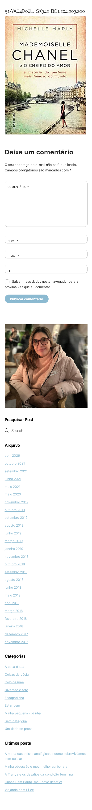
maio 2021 (12, 487)
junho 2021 (13, 479)
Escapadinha (14, 698)
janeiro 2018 (14, 626)
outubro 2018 (15, 564)
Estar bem (12, 705)
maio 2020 (13, 494)
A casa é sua (14, 667)
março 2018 (14, 611)
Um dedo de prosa (19, 729)
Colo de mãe (14, 682)
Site (11, 271)
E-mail (14, 256)
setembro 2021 (16, 471)
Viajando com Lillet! (19, 790)
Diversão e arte (16, 690)
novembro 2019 (16, 502)
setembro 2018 (16, 572)
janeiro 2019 (14, 549)
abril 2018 (12, 603)
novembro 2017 (16, 642)
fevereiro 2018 (16, 619)
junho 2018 (13, 587)
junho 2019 (13, 533)
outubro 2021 (15, 463)
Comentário (18, 187)
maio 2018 (12, 595)
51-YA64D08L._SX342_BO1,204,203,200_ (46, 11)
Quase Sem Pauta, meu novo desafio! (33, 782)
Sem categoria (16, 721)
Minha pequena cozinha (23, 713)
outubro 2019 (15, 510)
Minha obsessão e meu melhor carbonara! (36, 766)
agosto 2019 (14, 525)
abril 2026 (12, 455)
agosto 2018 (14, 580)
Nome (13, 241)
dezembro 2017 (16, 634)
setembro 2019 (16, 517)
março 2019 (14, 541)
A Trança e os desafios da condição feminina (39, 774)
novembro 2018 (16, 556)
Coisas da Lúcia (17, 674)
